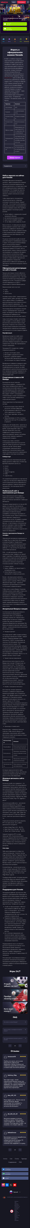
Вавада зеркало (15, 157)
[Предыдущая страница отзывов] (10, 1150)
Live (11, 1158)
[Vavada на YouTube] (14, 1184)
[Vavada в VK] (7, 1184)
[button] (28, 9)
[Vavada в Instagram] (3, 1184)
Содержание (12, 1162)
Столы (17, 1158)
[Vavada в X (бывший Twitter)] (10, 1184)
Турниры (24, 1158)
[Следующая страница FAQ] (20, 1045)
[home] (4, 2)
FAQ (20, 1162)
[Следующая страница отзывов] (20, 1150)
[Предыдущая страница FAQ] (10, 1045)
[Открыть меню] (27, 2)
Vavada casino (8, 77)
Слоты (5, 1158)
